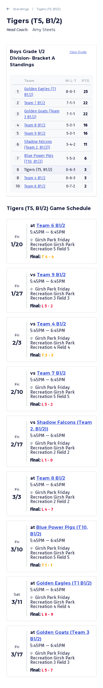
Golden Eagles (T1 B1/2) (64, 583)
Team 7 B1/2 (34, 103)
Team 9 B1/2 (34, 133)
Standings (21, 9)
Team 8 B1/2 (34, 125)
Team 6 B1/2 (34, 186)
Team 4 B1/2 (34, 178)
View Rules (78, 52)
